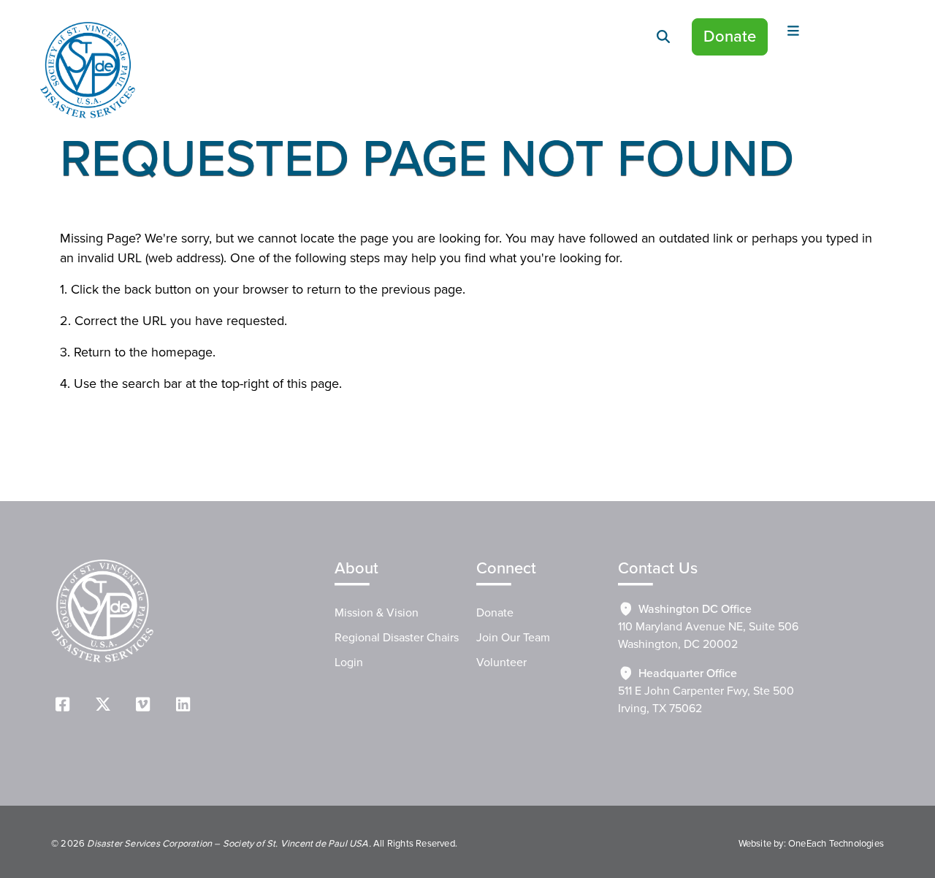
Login (349, 662)
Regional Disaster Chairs (397, 637)
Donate (729, 37)
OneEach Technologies (836, 844)
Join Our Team (513, 637)
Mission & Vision (377, 613)
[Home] (87, 70)
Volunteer (501, 662)
